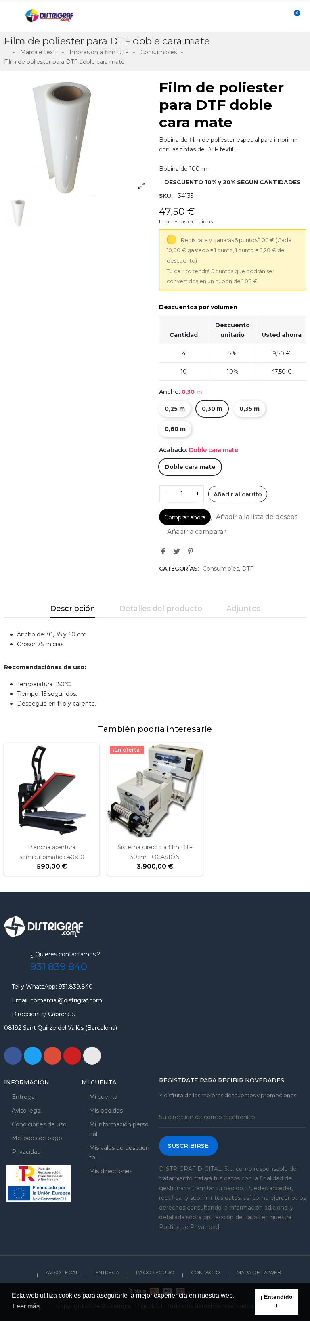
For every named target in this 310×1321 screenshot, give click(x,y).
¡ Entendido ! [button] (276, 1302)
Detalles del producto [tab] (160, 608)
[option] (77, 137)
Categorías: (179, 568)
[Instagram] (92, 1056)
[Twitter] (33, 1056)
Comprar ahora (184, 517)
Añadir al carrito (238, 494)
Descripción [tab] (72, 608)
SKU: (165, 196)
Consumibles (221, 568)
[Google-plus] (52, 1056)
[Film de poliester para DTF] (77, 137)
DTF (247, 568)
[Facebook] (13, 1056)
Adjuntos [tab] (243, 608)
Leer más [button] (26, 1306)
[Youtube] (72, 1056)
